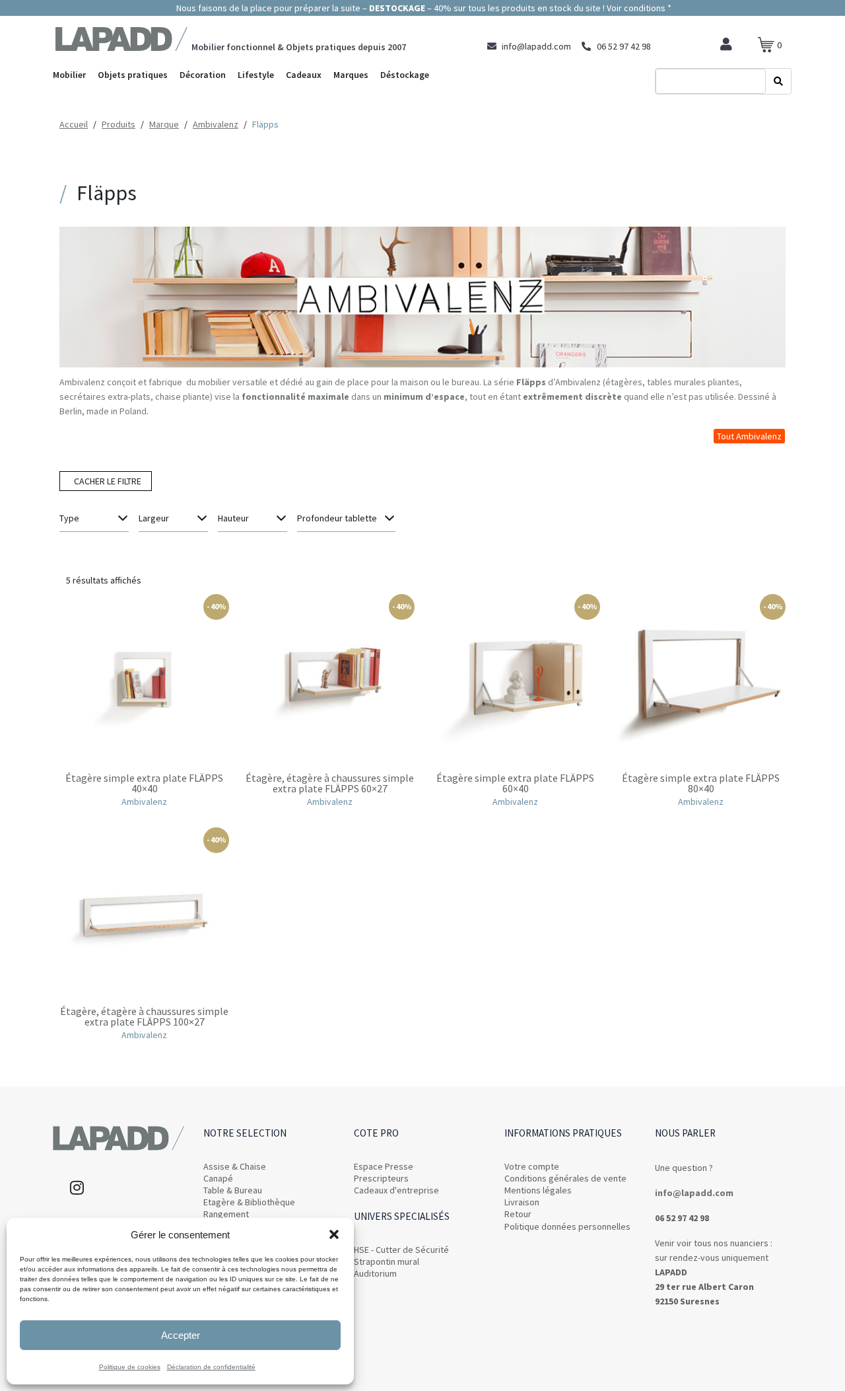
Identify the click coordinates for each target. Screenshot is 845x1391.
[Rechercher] (778, 81)
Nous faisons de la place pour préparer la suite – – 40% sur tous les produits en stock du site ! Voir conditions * (422, 8)
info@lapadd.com (694, 1193)
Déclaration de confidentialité (211, 1367)
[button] (334, 1234)
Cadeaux (303, 75)
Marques (350, 75)
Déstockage (404, 75)
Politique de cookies (129, 1367)
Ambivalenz (578, 382)
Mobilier (69, 75)
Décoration (203, 75)
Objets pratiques (133, 75)
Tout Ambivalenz (749, 436)
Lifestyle (256, 75)
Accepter (180, 1335)
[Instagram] (76, 1187)
